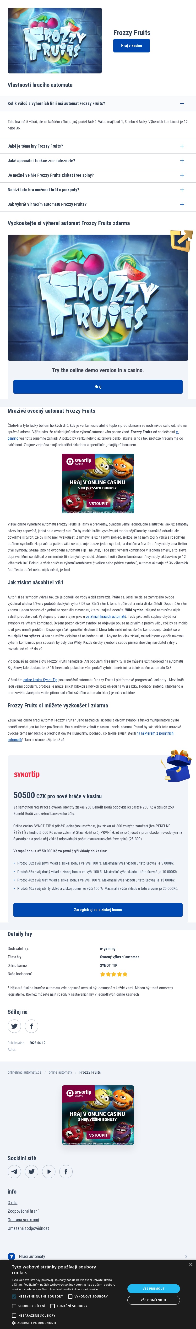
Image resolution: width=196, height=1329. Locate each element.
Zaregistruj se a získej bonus (98, 909)
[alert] (98, 1294)
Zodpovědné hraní (23, 1211)
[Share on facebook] (31, 1026)
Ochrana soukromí (23, 1219)
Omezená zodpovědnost (28, 1228)
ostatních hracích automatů (106, 616)
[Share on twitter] (14, 1026)
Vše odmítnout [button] (153, 1300)
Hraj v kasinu (131, 45)
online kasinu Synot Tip (40, 680)
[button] (67, 1322)
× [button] (190, 1265)
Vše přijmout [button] (153, 1289)
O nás (12, 1202)
